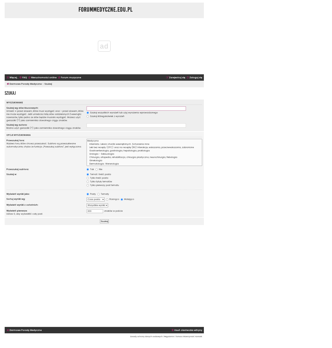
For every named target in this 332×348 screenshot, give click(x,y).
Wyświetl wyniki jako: (18, 193)
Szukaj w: (11, 174)
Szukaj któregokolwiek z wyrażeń (106, 116)
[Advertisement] (104, 275)
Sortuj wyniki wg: (15, 198)
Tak (91, 169)
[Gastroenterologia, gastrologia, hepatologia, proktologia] (144, 150)
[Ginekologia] (144, 160)
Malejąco (128, 199)
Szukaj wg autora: (16, 124)
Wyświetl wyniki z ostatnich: (22, 204)
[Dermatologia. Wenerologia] (144, 164)
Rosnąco (114, 199)
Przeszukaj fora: (15, 140)
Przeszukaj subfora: (17, 169)
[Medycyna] (144, 141)
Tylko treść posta (98, 177)
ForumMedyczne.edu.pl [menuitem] (106, 9)
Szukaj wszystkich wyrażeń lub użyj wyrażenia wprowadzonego (123, 112)
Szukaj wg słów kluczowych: (22, 107)
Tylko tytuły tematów (100, 181)
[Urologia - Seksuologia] (144, 154)
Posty (92, 193)
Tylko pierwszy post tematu (104, 185)
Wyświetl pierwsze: (16, 210)
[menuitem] (23, 77)
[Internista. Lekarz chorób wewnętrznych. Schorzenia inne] (144, 144)
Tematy (104, 193)
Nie (100, 169)
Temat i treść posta (100, 174)
